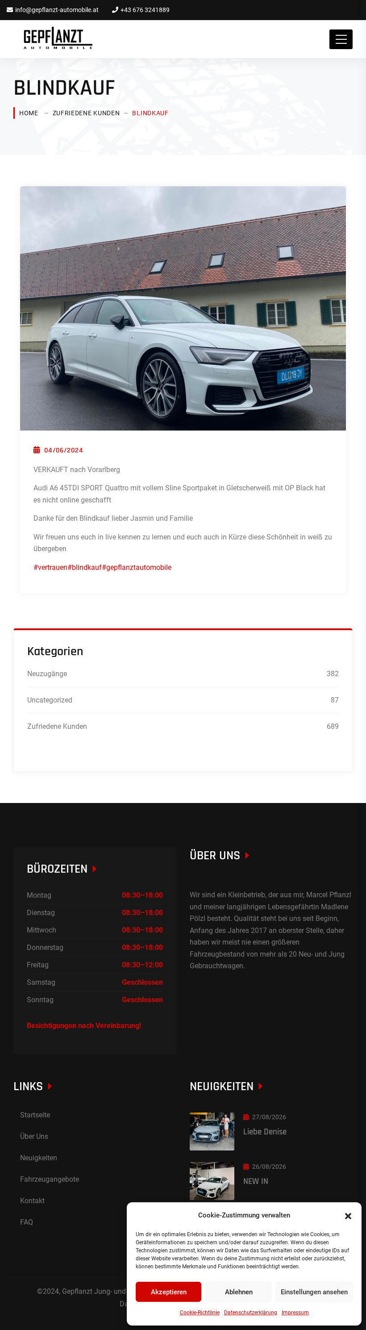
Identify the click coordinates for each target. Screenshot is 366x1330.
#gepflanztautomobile (136, 567)
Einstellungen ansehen (314, 1292)
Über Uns (34, 1136)
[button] (348, 1215)
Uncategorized (49, 700)
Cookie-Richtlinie (200, 1312)
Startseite (35, 1115)
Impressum (295, 1312)
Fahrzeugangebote (49, 1179)
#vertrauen (50, 567)
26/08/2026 (269, 1166)
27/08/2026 (269, 1117)
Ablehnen (239, 1292)
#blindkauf (84, 567)
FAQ (26, 1222)
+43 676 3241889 (145, 9)
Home (28, 113)
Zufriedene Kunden (86, 113)
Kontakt (32, 1200)
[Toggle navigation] (341, 39)
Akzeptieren (169, 1292)
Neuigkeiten (38, 1158)
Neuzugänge (47, 673)
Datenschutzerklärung (250, 1312)
